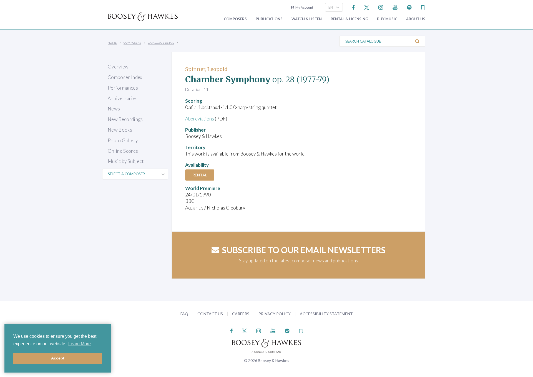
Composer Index (125, 77)
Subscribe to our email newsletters (304, 250)
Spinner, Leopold (206, 69)
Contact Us (210, 313)
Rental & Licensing (349, 19)
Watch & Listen (306, 19)
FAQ (184, 313)
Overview (118, 67)
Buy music (387, 19)
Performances (123, 88)
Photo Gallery (123, 140)
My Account (303, 7)
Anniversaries (122, 98)
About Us (415, 19)
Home (112, 42)
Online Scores (123, 151)
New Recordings (125, 119)
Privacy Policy (274, 313)
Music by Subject (126, 161)
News (114, 109)
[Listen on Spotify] (409, 7)
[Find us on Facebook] (353, 7)
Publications (269, 19)
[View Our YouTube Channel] (395, 7)
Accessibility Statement (326, 313)
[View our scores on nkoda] (423, 7)
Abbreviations (199, 119)
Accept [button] (57, 358)
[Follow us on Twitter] (366, 7)
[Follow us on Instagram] (380, 7)
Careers (240, 313)
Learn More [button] (79, 343)
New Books (120, 130)
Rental (199, 175)
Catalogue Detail (161, 42)
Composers (235, 19)
